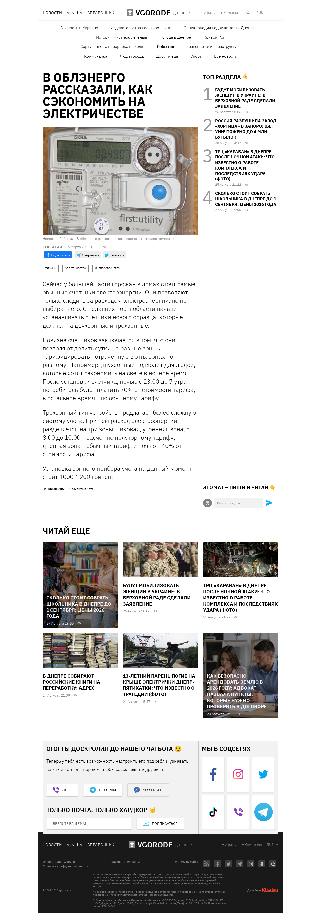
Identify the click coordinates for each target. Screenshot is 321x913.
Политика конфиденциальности (65, 866)
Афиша (74, 13)
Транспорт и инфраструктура (214, 46)
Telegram (107, 790)
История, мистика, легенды (121, 37)
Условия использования (59, 861)
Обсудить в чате (81, 488)
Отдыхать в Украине (79, 27)
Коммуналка (95, 56)
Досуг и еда (167, 56)
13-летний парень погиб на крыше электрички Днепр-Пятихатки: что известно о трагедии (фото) (159, 685)
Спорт (196, 56)
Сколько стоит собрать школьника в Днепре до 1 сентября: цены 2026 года (245, 199)
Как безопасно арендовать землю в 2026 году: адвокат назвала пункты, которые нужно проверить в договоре (237, 691)
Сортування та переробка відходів (112, 46)
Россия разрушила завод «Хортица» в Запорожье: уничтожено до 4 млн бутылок (245, 129)
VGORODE (155, 844)
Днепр (181, 845)
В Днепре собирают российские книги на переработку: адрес (71, 682)
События (165, 46)
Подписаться (165, 823)
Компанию (232, 12)
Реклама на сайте (185, 861)
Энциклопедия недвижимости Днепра (219, 27)
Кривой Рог (214, 37)
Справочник (100, 13)
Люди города (132, 56)
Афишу (209, 12)
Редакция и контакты (125, 861)
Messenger (152, 790)
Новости (52, 13)
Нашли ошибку (53, 488)
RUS (259, 12)
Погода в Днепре (175, 37)
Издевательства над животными (141, 27)
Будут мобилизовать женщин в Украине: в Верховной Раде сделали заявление (245, 98)
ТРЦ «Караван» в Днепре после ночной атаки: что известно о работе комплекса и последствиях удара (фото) (245, 165)
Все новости (225, 56)
